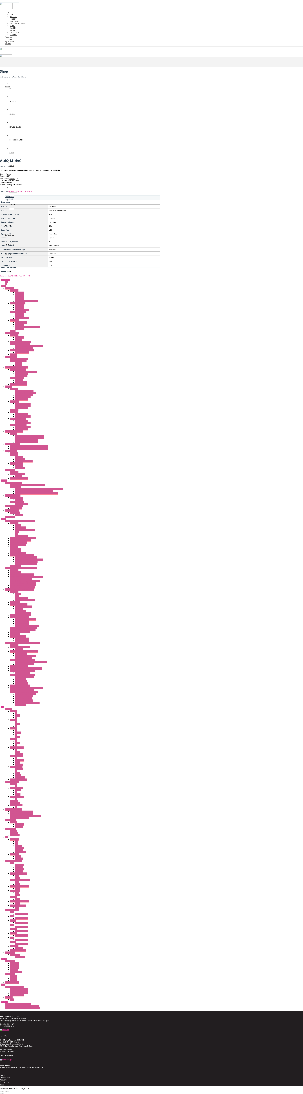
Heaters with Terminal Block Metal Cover (29, 436)
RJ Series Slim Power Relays (20, 880)
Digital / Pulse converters (24, 696)
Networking (14, 547)
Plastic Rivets (19, 297)
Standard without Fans (23, 397)
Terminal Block (15, 487)
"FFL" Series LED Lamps (18, 361)
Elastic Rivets (19, 293)
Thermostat (14, 455)
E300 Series (14, 965)
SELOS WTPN (10, 517)
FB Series (13, 831)
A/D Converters (20, 705)
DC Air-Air (18, 476)
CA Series (13, 976)
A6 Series (11, 191)
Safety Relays (15, 513)
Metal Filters (19, 299)
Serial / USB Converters (18, 542)
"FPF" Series (14, 401)
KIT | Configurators (21, 536)
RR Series (13, 897)
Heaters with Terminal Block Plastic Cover (29, 438)
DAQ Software (15, 602)
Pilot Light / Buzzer (12, 782)
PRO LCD (18, 856)
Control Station (10, 829)
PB (16, 713)
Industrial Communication (14, 506)
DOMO (3, 985)
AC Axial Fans (19, 305)
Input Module (19, 848)
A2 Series (13, 720)
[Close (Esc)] (8, 1091)
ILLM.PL (17, 794)
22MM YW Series (16, 767)
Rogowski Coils (15, 572)
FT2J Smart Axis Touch (18, 950)
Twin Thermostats (16, 463)
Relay (17, 876)
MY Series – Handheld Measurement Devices (26, 668)
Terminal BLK (19, 824)
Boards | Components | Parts (25, 530)
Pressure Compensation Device (26, 372)
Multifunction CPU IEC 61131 (20, 632)
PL (16, 718)
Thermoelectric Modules (19, 478)
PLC (6, 837)
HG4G (12, 938)
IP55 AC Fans (19, 325)
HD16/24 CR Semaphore (19, 989)
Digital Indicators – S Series (20, 686)
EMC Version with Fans (23, 406)
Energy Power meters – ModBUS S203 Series (26, 688)
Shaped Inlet (19, 337)
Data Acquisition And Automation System (19, 589)
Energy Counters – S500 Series (21, 579)
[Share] (6, 1091)
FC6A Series (14, 839)
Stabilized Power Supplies (24, 677)
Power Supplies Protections (24, 664)
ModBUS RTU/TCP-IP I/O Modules (27, 626)
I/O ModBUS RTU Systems (19, 617)
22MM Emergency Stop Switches (21, 814)
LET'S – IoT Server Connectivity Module (29, 560)
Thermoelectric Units (17, 474)
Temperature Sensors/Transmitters (22, 671)
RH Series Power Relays (18, 873)
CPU (16, 841)
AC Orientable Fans (21, 374)
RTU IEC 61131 (15, 566)
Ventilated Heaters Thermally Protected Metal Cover (29, 446)
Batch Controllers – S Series (20, 647)
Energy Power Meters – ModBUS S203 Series (26, 577)
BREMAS (4, 959)
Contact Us (4, 1082)
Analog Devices (20, 679)
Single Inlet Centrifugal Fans (20, 344)
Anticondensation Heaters (14, 431)
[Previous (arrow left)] (1, 1093)
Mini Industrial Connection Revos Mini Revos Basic (27, 485)
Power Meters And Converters (25, 619)
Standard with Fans (21, 399)
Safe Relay (19, 515)
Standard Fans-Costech (18, 312)
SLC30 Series (15, 803)
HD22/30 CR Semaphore (19, 991)
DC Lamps (18, 365)
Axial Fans (13, 354)
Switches (29, 191)
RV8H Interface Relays (18, 906)
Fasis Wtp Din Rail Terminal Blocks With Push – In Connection (36, 493)
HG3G (12, 925)
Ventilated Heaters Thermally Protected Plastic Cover (29, 448)
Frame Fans (9, 288)
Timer (12, 863)
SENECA (3, 519)
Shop (2, 1084)
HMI (16, 844)
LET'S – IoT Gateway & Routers (26, 564)
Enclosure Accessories (18, 369)
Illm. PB (17, 715)
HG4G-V (13, 942)
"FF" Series (14, 389)
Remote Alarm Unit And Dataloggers (23, 538)
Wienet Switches (16, 508)
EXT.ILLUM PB (20, 777)
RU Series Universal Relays (19, 901)
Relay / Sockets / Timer (13, 861)
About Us (3, 1080)
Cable (17, 532)
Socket (17, 878)
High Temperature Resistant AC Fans (27, 327)
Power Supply (10, 952)
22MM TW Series (16, 756)
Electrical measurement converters (27, 703)
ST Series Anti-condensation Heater (18, 1004)
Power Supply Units (17, 502)
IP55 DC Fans (19, 329)
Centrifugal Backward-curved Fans (22, 350)
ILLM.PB (23, 191)
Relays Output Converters (24, 700)
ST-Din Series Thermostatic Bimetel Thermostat (22, 1006)
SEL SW (17, 737)
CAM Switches (10, 974)
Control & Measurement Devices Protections (31, 662)
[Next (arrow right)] (3, 1093)
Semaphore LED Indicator (14, 987)
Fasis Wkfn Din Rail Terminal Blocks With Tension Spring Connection (39, 489)
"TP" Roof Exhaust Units (18, 425)
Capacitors (18, 340)
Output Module (20, 852)
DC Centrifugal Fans (22, 310)
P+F (6, 282)
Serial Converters (21, 653)
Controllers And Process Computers (23, 630)
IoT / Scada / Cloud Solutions (20, 540)
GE (6, 284)
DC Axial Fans (19, 307)
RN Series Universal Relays (19, 886)
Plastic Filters (19, 295)
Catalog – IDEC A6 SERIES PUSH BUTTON (15, 276)
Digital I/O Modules (22, 621)
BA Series (13, 822)
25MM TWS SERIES (17, 797)
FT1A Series (14, 854)
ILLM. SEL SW (19, 760)
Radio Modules (15, 549)
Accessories (14, 290)
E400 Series (14, 967)
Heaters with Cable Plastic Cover (26, 442)
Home (2, 1075)
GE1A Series (19, 865)
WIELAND (4, 480)
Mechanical (19, 380)
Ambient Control (11, 451)
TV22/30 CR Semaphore (19, 993)
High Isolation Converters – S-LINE (22, 675)
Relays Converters (21, 683)
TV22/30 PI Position (17, 995)
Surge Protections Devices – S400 (22, 660)
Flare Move (19, 500)
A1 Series (13, 711)
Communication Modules (18, 604)
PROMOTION (5, 280)
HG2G (12, 916)
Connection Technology (13, 483)
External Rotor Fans (12, 333)
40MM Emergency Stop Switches (21, 812)
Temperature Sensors (22, 673)
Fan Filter (8, 387)
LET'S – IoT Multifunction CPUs (26, 557)
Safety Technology (12, 510)
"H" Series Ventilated (12, 444)
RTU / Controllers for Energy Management (25, 581)
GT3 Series (19, 867)
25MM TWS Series (17, 747)
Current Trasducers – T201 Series (22, 690)
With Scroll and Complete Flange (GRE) (29, 346)
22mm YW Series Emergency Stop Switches (25, 816)
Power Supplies (20, 527)
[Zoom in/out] (1, 1091)
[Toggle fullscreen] (3, 1091)
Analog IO (18, 846)
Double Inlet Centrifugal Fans (20, 342)
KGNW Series (15, 835)
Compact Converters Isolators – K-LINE (24, 651)
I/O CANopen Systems (18, 636)
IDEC (17, 191)
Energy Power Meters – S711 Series (23, 585)
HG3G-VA (13, 933)
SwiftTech (4, 1002)
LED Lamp (9, 997)
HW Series (14, 801)
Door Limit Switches (17, 378)
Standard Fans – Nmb (17, 303)
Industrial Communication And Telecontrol (20, 521)
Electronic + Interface (12, 495)
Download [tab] (9, 199)
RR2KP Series (15, 891)
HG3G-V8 (13, 929)
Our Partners (5, 1077)
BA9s (12, 999)
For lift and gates (16, 972)
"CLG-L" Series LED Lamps (19, 359)
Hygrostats (14, 453)
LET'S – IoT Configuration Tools (26, 562)
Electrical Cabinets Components (16, 367)
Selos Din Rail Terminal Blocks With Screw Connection (34, 491)
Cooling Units (10, 470)
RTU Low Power (15, 551)
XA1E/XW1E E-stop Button (19, 818)
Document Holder (21, 376)
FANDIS (3, 286)
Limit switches (10, 961)
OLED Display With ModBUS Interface (23, 628)
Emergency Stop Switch (13, 809)
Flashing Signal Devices (18, 384)
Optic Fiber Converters (18, 553)
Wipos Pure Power (21, 504)
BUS (16, 534)
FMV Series (14, 970)
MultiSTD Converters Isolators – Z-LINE (24, 692)
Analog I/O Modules (22, 624)
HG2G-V (13, 920)
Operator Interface (12, 910)
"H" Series (13, 433)
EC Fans (13, 331)
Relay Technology (16, 498)
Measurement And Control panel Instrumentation (22, 643)
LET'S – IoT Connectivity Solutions (22, 555)
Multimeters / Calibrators (19, 666)
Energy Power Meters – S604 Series (23, 583)
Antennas (18, 525)
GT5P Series (19, 869)
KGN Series (14, 833)
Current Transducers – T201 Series (22, 587)
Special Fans (14, 320)
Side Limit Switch (21, 382)
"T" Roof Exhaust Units (18, 419)
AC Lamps (18, 363)
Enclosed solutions (12, 982)
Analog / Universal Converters (25, 656)
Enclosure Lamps (11, 357)
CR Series (13, 980)
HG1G (12, 912)
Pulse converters (21, 681)
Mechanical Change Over (24, 461)
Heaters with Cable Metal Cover (26, 440)
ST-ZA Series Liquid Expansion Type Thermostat (22, 1008)
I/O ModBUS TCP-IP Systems (20, 615)
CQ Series (13, 978)
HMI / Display (15, 634)
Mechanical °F (20, 459)
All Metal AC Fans (21, 322)
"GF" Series (14, 412)
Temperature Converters (23, 658)
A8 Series (13, 739)
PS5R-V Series (20, 957)
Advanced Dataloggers (18, 545)
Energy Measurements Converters (22, 574)
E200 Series (14, 963)
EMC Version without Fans (24, 395)
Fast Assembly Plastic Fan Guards (26, 301)
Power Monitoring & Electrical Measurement (21, 568)
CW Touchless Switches (18, 779)
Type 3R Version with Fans (24, 391)
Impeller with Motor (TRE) (24, 348)
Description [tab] (9, 197)
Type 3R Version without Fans (25, 393)
